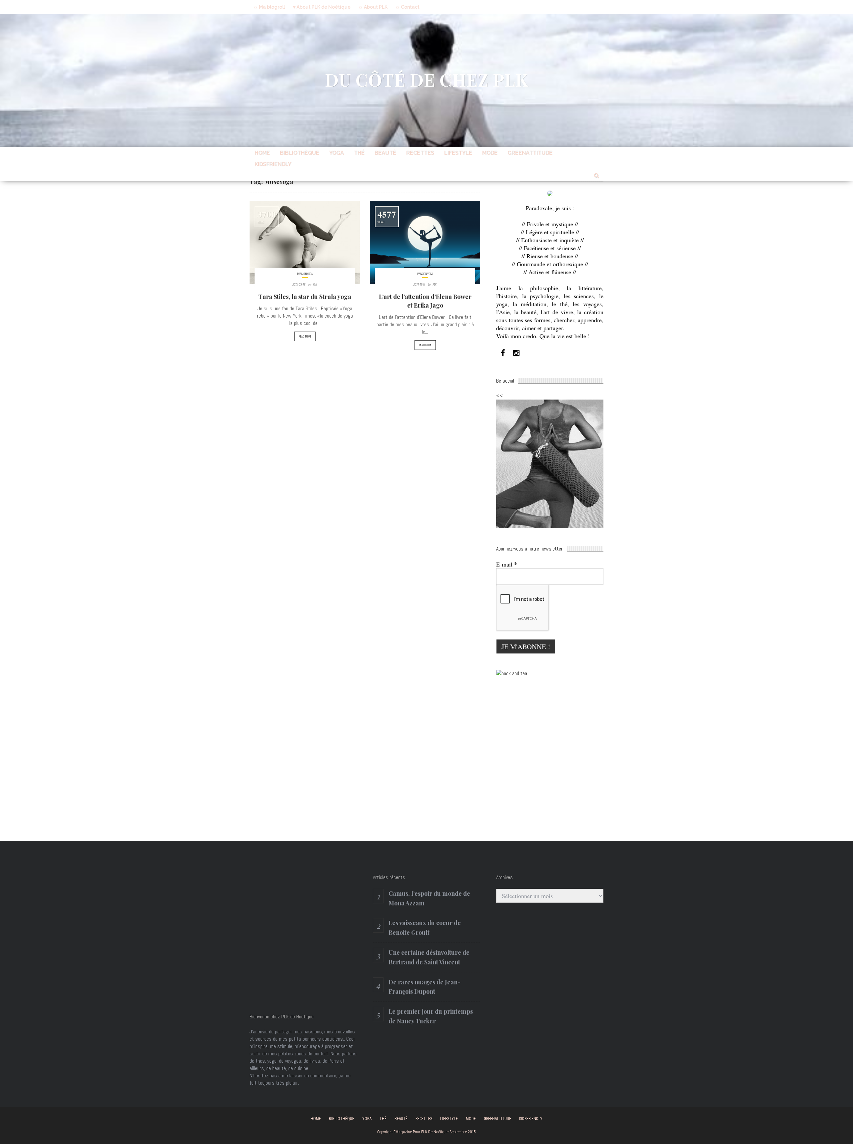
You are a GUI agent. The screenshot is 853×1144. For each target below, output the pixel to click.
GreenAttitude (529, 153)
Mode (489, 153)
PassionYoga (305, 273)
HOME (262, 153)
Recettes (420, 153)
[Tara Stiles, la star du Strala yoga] (305, 242)
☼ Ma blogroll (269, 7)
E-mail (506, 564)
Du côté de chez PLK (426, 79)
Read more (305, 336)
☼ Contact (408, 7)
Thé (359, 153)
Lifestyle (458, 153)
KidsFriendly (273, 164)
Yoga (336, 153)
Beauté (385, 153)
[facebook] (502, 353)
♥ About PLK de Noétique (322, 7)
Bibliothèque (299, 153)
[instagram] (516, 353)
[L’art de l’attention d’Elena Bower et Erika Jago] (425, 242)
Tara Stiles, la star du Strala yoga (304, 297)
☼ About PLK (373, 7)
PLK (315, 284)
